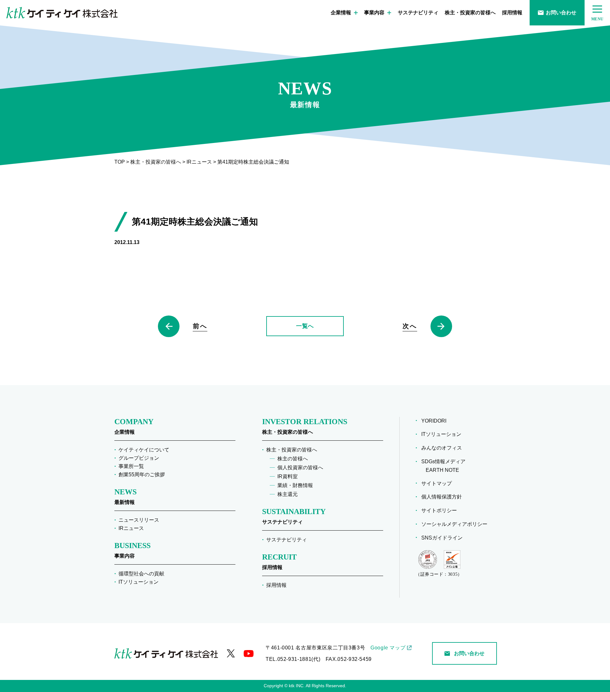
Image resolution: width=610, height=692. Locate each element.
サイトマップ (439, 483)
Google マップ (387, 647)
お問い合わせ (561, 12)
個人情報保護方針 (444, 496)
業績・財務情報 (295, 485)
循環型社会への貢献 (141, 573)
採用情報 (512, 12)
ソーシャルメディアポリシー (456, 524)
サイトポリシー (441, 510)
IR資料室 (287, 476)
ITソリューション (139, 582)
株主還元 (287, 494)
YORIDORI (436, 421)
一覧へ (305, 326)
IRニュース (131, 528)
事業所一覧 (131, 466)
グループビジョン (139, 458)
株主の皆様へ (292, 458)
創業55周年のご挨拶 (142, 474)
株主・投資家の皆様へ (470, 12)
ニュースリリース (139, 520)
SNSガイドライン (444, 537)
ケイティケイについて (144, 449)
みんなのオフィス (444, 448)
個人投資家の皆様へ (300, 467)
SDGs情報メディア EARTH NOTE (445, 466)
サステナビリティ (418, 12)
